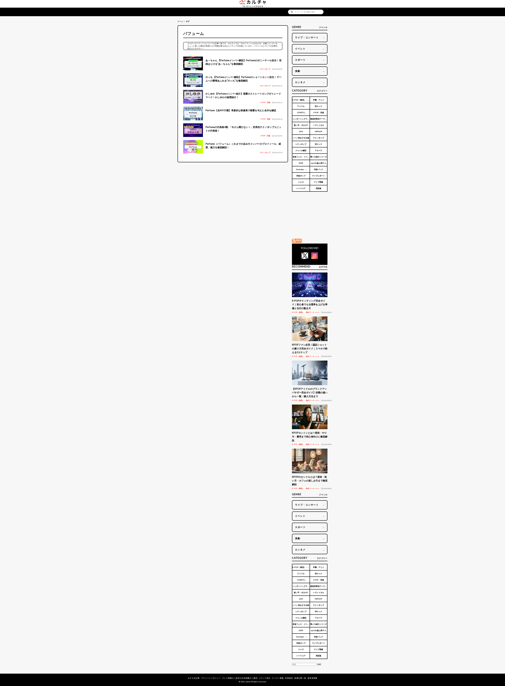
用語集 (318, 188)
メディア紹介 (265, 678)
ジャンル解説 (300, 150)
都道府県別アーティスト (318, 120)
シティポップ (300, 144)
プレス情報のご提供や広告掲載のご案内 (239, 678)
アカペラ (318, 150)
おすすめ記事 (194, 678)
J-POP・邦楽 (265, 102)
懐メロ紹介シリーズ (318, 157)
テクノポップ (265, 69)
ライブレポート (318, 176)
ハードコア (300, 188)
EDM (301, 163)
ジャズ (301, 182)
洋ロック (318, 144)
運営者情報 (312, 678)
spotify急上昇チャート (318, 164)
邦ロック (318, 106)
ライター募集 (278, 678)
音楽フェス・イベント (301, 158)
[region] (309, 217)
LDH (301, 131)
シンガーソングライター (301, 120)
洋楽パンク (318, 169)
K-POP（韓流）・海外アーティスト (300, 101)
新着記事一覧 (300, 678)
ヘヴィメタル (318, 125)
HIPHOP (318, 131)
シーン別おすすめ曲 (301, 138)
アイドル (301, 106)
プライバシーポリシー (211, 678)
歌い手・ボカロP (301, 125)
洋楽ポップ (300, 176)
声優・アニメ (318, 100)
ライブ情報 (318, 182)
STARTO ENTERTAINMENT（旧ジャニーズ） (301, 113)
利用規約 (289, 678)
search (292, 12)
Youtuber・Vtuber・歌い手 (301, 170)
